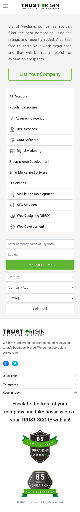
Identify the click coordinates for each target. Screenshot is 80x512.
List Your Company (40, 74)
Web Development (30, 226)
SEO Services (27, 205)
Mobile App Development (35, 194)
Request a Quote (40, 265)
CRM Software (27, 140)
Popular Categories (23, 107)
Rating (14, 298)
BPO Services (27, 129)
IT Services (17, 183)
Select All (40, 309)
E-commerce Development (29, 161)
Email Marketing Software (28, 172)
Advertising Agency (30, 118)
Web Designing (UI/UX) (33, 216)
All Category (18, 96)
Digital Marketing (29, 151)
